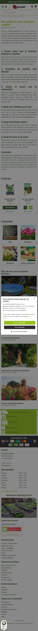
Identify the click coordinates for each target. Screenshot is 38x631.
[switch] (3, 628)
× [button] (34, 298)
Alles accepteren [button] (19, 322)
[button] (19, 332)
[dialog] (19, 315)
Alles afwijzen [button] (19, 327)
